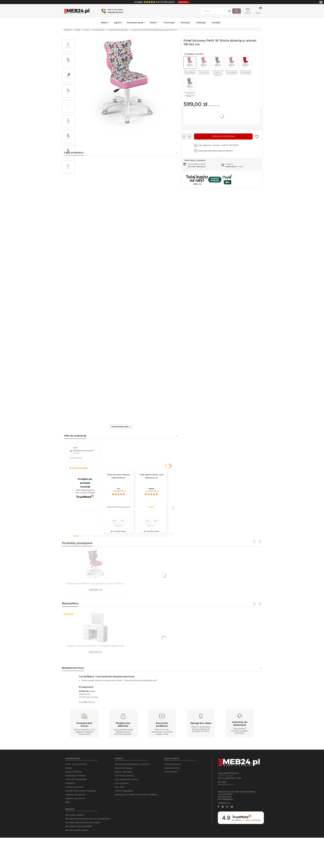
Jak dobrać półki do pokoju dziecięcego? (83, 822)
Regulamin (70, 783)
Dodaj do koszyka (223, 136)
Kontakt (68, 768)
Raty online (120, 787)
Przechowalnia (170, 772)
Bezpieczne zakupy (123, 768)
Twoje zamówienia (172, 764)
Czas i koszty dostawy (124, 775)
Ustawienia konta (171, 768)
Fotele (86, 30)
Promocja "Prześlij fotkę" (76, 779)
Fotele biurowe (98, 30)
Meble (77, 30)
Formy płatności (122, 783)
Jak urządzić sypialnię (74, 815)
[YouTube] (232, 807)
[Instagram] (227, 807)
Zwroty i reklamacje (123, 772)
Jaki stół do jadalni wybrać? (77, 830)
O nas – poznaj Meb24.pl (76, 764)
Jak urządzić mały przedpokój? (78, 826)
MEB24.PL (68, 30)
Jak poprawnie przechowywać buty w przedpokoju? (88, 819)
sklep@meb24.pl (226, 784)
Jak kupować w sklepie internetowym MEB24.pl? (136, 794)
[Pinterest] (223, 807)
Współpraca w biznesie (75, 775)
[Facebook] (218, 807)
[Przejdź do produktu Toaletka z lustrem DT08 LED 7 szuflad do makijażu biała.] (95, 628)
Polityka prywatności (74, 787)
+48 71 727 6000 (229, 145)
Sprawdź (183, 2)
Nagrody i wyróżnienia (75, 798)
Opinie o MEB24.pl (73, 772)
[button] (236, 11)
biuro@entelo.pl (87, 702)
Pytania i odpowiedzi (124, 791)
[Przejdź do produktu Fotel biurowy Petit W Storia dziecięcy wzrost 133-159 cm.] (95, 565)
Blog (67, 802)
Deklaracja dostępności (75, 794)
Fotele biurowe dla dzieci (118, 30)
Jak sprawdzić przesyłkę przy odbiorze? (132, 764)
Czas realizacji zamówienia (126, 779)
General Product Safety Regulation (80, 791)
